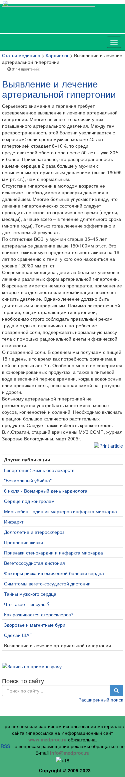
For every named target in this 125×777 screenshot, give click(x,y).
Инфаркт (13, 521)
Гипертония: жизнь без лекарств (39, 470)
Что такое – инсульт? (27, 604)
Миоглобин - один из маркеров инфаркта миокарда (60, 511)
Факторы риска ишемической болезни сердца (54, 573)
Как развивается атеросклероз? (38, 614)
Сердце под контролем (29, 501)
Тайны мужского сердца (30, 593)
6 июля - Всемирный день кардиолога (45, 490)
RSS (5, 746)
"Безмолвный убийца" (28, 480)
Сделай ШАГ (18, 635)
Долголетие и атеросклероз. (35, 532)
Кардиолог (57, 55)
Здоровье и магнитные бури (34, 624)
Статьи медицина (21, 55)
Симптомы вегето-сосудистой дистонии (47, 583)
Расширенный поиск (100, 699)
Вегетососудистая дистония (34, 562)
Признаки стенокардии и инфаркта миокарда (53, 552)
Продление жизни (23, 542)
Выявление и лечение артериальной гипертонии (59, 88)
